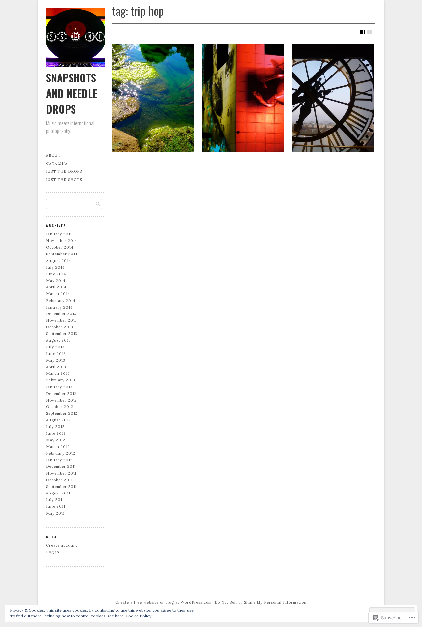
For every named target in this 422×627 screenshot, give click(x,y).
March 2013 (58, 373)
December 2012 (61, 393)
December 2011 (61, 466)
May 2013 (55, 360)
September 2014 (62, 254)
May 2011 (55, 513)
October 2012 (59, 406)
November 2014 (61, 240)
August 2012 (58, 420)
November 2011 (61, 473)
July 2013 (55, 347)
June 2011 (55, 506)
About (53, 155)
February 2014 (60, 300)
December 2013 (61, 314)
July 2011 (55, 499)
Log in (52, 552)
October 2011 (59, 480)
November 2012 (61, 400)
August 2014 (58, 260)
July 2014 (55, 267)
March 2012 (58, 446)
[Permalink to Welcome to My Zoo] (153, 98)
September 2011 (61, 486)
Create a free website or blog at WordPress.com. (164, 602)
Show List (369, 32)
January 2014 (59, 307)
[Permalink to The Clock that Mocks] (333, 98)
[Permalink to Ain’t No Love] (243, 98)
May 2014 (56, 280)
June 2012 (56, 433)
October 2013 (59, 327)
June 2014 (56, 274)
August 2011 (58, 493)
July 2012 (55, 426)
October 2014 (60, 247)
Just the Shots (64, 179)
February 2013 (60, 380)
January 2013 (59, 387)
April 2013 (56, 367)
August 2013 (58, 340)
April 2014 (56, 287)
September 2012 (61, 413)
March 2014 (58, 293)
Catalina (57, 163)
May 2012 (55, 440)
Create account (61, 545)
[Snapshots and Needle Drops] (76, 66)
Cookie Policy (138, 615)
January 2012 (59, 460)
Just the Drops (64, 171)
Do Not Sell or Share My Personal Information (261, 602)
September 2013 (61, 333)
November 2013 (61, 320)
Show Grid (362, 32)
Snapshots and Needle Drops (71, 93)
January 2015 (59, 234)
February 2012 (60, 453)
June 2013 (56, 353)
